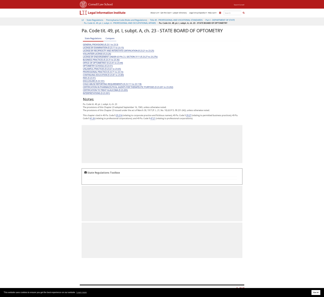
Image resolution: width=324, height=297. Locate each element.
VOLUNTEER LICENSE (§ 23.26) (97, 53)
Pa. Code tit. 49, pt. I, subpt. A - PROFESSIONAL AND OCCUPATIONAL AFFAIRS (120, 23)
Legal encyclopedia (197, 13)
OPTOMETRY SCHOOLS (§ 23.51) (98, 65)
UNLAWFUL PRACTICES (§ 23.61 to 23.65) (102, 68)
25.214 (119, 115)
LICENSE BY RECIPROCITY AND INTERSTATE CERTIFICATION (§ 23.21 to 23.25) (118, 50)
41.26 (92, 118)
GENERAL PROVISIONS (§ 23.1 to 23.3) (100, 44)
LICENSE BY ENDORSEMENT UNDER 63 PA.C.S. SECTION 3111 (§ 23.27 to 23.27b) (120, 56)
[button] (244, 13)
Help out (211, 13)
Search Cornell (239, 5)
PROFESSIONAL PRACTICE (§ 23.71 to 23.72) (103, 72)
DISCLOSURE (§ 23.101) (93, 81)
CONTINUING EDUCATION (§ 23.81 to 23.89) (103, 75)
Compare (110, 38)
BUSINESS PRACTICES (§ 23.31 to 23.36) (101, 59)
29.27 (188, 115)
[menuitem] (154, 13)
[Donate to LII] (220, 12)
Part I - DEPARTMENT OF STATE (220, 20)
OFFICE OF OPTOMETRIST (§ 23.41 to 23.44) (103, 62)
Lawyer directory (180, 13)
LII (83, 20)
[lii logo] (108, 12)
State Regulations (95, 20)
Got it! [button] (316, 292)
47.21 (152, 118)
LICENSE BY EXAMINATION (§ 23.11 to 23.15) (103, 47)
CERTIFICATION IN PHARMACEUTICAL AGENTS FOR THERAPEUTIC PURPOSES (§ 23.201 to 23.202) (128, 87)
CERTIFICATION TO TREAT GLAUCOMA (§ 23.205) (105, 90)
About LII (154, 13)
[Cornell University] (83, 4)
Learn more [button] (81, 292)
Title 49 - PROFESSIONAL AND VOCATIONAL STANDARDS (176, 20)
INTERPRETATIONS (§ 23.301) (96, 93)
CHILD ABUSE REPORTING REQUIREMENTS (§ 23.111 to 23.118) (112, 84)
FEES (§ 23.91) (89, 78)
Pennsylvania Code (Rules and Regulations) (126, 20)
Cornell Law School (100, 4)
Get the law (165, 13)
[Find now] (243, 13)
